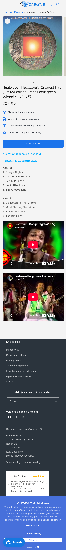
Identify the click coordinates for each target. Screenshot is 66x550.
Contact (10, 381)
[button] (6, 4)
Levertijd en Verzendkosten (21, 371)
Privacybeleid (13, 360)
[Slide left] (26, 82)
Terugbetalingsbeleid (17, 365)
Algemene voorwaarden (19, 376)
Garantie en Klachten (17, 355)
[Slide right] (40, 82)
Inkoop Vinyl (13, 349)
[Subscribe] (56, 401)
